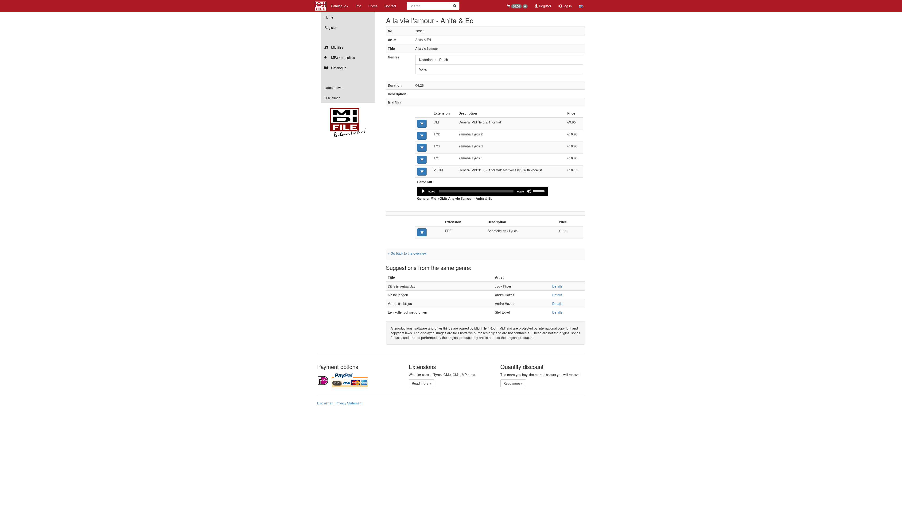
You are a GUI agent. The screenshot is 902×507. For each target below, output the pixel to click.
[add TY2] (422, 136)
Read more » (421, 383)
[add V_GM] (422, 172)
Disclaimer (332, 98)
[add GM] (422, 124)
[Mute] (529, 191)
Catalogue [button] (338, 6)
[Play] (423, 191)
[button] (581, 6)
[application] (482, 191)
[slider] (539, 191)
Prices (372, 6)
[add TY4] (422, 160)
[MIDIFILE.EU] (320, 5)
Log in (567, 6)
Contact (390, 6)
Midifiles (336, 47)
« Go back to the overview (407, 253)
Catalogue (338, 67)
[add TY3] (422, 148)
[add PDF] (422, 232)
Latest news (333, 87)
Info (358, 6)
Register (544, 6)
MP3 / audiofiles (342, 57)
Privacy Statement (348, 403)
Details (557, 286)
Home (328, 17)
